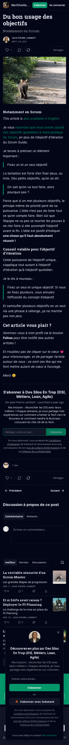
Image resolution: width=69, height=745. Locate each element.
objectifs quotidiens (23, 132)
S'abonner (40, 5)
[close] (58, 632)
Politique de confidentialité (34, 724)
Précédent (15, 490)
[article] (34, 582)
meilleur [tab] (10, 562)
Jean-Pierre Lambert (24, 38)
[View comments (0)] (19, 50)
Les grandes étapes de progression (25, 582)
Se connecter (57, 5)
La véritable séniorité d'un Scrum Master (24, 575)
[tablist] (21, 516)
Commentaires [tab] (14, 516)
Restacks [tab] (32, 516)
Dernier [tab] (24, 562)
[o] (59, 605)
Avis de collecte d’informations (30, 721)
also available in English (41, 118)
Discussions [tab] (39, 562)
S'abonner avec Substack (37, 701)
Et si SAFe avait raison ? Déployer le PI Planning (22, 602)
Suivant (55, 490)
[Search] (62, 562)
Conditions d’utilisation (26, 713)
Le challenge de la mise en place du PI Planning (25, 611)
